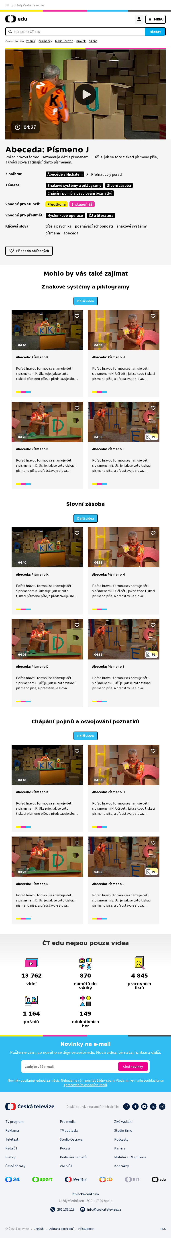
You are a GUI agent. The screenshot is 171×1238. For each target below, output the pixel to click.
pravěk (81, 41)
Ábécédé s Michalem (65, 174)
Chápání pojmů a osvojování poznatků (79, 193)
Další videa (85, 301)
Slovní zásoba (119, 185)
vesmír (30, 41)
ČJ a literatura (101, 215)
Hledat (155, 31)
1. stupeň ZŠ (82, 204)
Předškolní (56, 204)
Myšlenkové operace (65, 215)
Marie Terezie (64, 41)
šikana (93, 41)
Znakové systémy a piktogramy (74, 185)
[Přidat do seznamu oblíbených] (77, 316)
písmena (52, 233)
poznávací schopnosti (94, 226)
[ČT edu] (16, 21)
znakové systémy (131, 226)
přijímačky (45, 41)
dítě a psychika (58, 226)
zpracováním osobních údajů (85, 1085)
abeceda (70, 233)
